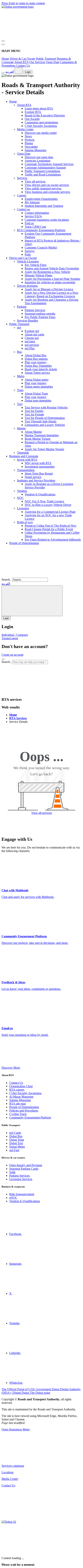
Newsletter (31, 146)
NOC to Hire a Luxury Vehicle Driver (48, 504)
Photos (29, 143)
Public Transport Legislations (42, 171)
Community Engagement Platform (30, 1117)
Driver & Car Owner (22, 58)
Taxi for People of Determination (45, 418)
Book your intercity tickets (41, 369)
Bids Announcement (21, 1194)
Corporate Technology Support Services (49, 164)
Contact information (37, 212)
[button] (30, 692)
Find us (29, 223)
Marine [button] (21, 428)
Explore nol (32, 331)
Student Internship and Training (44, 205)
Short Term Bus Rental (39, 473)
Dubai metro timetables (39, 386)
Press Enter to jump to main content (23, 3)
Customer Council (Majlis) (41, 247)
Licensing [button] (23, 508)
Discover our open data (39, 157)
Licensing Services (20, 1179)
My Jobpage (32, 202)
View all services (35, 181)
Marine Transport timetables (42, 435)
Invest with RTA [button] (27, 459)
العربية (9, 71)
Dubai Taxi (16, 1143)
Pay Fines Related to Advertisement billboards (53, 539)
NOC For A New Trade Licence (44, 501)
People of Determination (24, 543)
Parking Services (35, 310)
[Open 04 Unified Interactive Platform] (30, 1459)
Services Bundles (27, 320)
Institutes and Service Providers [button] (36, 480)
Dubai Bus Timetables (38, 365)
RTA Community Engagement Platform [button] (41, 230)
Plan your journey (36, 362)
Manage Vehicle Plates (38, 275)
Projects (29, 139)
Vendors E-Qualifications (40, 494)
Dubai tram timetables (38, 400)
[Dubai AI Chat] (9, 1521)
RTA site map (17, 1103)
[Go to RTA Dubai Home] (30, 36)
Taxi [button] (19, 404)
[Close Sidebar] (3, 44)
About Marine (33, 431)
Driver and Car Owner (23, 258)
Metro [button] (20, 376)
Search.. (6, 579)
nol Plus (30, 348)
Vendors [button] (22, 491)
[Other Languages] (32, 600)
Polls (28, 254)
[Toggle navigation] (3, 41)
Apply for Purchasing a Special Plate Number (52, 278)
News (28, 136)
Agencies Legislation (37, 160)
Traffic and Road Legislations (43, 174)
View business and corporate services (47, 192)
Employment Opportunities (41, 198)
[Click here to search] (3, 659)
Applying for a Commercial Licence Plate (50, 511)
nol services (32, 345)
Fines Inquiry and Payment (25, 1165)
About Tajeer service (37, 372)
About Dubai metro (36, 379)
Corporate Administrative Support (45, 167)
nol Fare (14, 1150)
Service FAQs (33, 216)
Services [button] (22, 178)
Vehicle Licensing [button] (28, 261)
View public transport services (43, 188)
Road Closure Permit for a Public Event (49, 529)
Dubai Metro (17, 1146)
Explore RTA (33, 112)
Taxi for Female (34, 414)
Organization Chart (21, 1086)
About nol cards (34, 334)
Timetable (23, 452)
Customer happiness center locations (47, 219)
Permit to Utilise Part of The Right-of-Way (50, 525)
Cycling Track (18, 1114)
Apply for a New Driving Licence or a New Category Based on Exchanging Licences (51, 294)
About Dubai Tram (36, 393)
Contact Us (23, 65)
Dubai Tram (16, 1139)
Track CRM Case (35, 226)
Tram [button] (20, 390)
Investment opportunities (40, 466)
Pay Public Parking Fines (40, 317)
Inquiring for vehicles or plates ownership (50, 282)
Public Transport (46, 58)
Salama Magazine (35, 150)
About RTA (21, 62)
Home (5, 58)
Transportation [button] (26, 470)
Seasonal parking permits (40, 313)
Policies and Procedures (23, 1110)
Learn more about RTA (39, 108)
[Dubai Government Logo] (18, 6)
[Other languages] (19, 70)
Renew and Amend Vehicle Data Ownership (52, 268)
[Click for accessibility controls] (3, 72)
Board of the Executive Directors (45, 115)
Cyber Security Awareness (41, 125)
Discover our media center (41, 132)
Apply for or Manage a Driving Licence (49, 289)
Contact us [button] (23, 209)
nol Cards (15, 1132)
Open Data (52, 62)
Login (28, 72)
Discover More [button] (11, 1067)
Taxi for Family (34, 411)
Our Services (37, 62)
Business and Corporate (23, 456)
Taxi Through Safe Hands (40, 421)
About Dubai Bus (35, 355)
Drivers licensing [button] (27, 285)
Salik (12, 1172)
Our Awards (32, 119)
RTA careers (16, 1089)
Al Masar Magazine (21, 1096)
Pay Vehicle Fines (36, 265)
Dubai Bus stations (36, 358)
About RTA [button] (24, 105)
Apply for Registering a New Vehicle (47, 272)
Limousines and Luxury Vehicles (45, 424)
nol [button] (19, 327)
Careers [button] (21, 195)
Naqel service (33, 477)
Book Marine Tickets (37, 438)
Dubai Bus (15, 1136)
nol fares (30, 341)
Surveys (30, 251)
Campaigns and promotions (41, 122)
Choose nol (32, 338)
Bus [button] (19, 351)
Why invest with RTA (38, 463)
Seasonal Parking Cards (23, 1168)
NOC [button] (20, 497)
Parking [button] (21, 306)
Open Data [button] (23, 153)
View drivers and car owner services (47, 185)
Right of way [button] (25, 522)
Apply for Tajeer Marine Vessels (44, 449)
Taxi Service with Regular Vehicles (46, 407)
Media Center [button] (25, 129)
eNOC (13, 1197)
